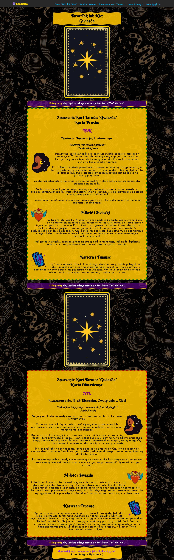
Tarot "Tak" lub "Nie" (66, 5)
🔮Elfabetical (20, 3)
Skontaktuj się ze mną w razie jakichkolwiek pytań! (87, 551)
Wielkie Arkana (88, 5)
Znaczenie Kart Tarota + (112, 5)
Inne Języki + (153, 5)
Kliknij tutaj (55, 103)
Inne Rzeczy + (136, 5)
